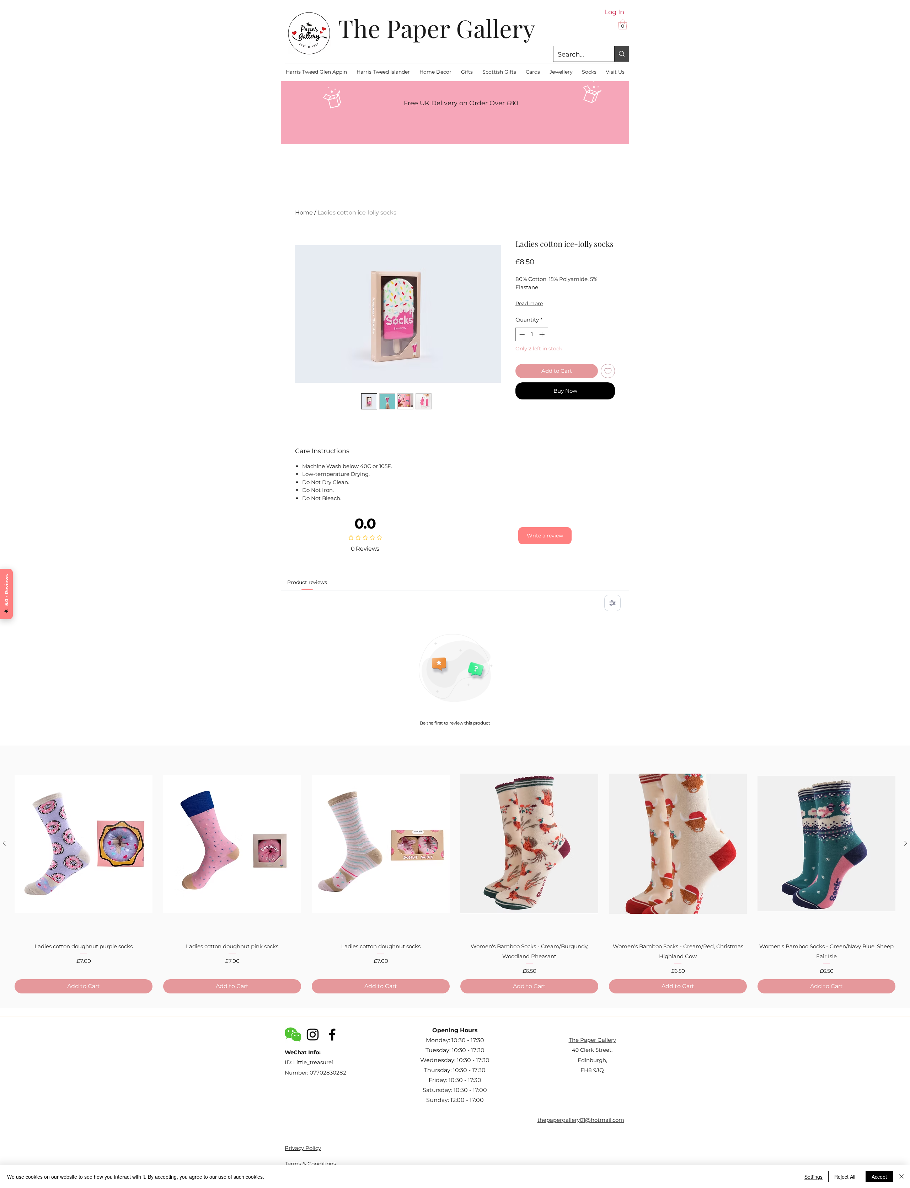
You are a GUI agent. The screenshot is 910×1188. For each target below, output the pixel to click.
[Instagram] (313, 1035)
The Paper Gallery (436, 27)
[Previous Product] (4, 843)
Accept (879, 1176)
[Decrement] (521, 334)
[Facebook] (332, 1035)
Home (304, 212)
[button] (622, 25)
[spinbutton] (532, 334)
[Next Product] (905, 843)
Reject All (844, 1176)
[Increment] (542, 334)
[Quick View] (83, 843)
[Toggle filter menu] (612, 603)
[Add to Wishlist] (608, 371)
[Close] (901, 1176)
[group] (455, 872)
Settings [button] (813, 1176)
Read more (529, 303)
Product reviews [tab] (307, 582)
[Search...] (621, 54)
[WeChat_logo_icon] (293, 1035)
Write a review (545, 535)
